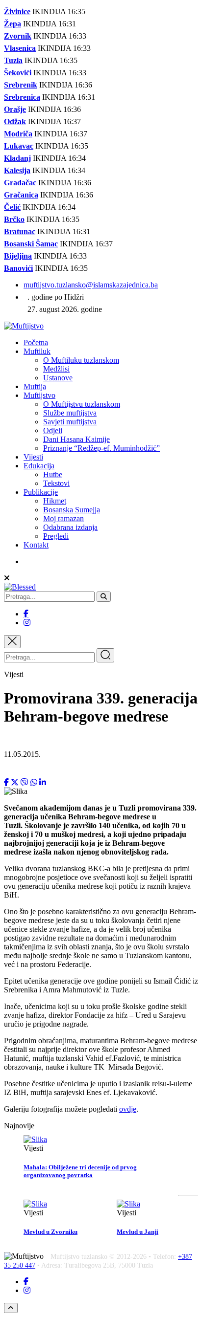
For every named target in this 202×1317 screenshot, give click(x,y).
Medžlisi (56, 369)
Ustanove (58, 377)
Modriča (18, 134)
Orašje (15, 109)
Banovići (18, 268)
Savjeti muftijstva (70, 421)
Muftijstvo (39, 395)
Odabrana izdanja (70, 527)
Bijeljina (18, 256)
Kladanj (17, 158)
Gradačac (20, 182)
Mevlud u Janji (137, 1231)
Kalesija (17, 170)
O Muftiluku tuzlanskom (81, 360)
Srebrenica (22, 97)
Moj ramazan (63, 518)
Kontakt (36, 545)
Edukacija (39, 465)
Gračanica (21, 195)
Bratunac (19, 231)
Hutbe (52, 474)
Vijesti (33, 457)
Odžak (15, 121)
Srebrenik (20, 85)
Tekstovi (56, 483)
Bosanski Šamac (31, 244)
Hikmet (54, 501)
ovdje (127, 1109)
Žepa (12, 24)
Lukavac (18, 146)
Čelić (12, 207)
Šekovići (17, 72)
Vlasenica (20, 48)
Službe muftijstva (70, 413)
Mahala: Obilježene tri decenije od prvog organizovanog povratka (80, 1171)
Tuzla (13, 60)
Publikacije (41, 492)
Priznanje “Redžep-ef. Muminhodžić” (101, 448)
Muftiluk (37, 351)
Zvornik (17, 36)
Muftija (35, 386)
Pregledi (56, 536)
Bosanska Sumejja (71, 509)
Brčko (14, 219)
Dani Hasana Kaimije (76, 439)
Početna (36, 342)
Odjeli (52, 430)
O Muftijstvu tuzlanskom (81, 404)
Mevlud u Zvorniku (50, 1231)
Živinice (17, 11)
